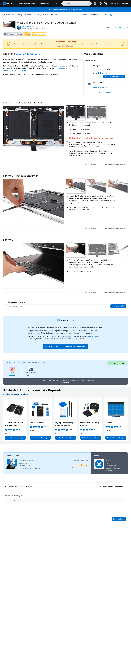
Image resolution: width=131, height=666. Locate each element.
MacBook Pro (28, 15)
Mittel (28, 34)
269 (110, 28)
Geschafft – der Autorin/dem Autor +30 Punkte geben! (66, 346)
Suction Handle (99, 82)
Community (44, 4)
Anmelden (125, 3)
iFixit (108, 461)
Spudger (96, 65)
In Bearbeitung (40, 34)
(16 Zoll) (38, 15)
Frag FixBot (92, 164)
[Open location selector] (100, 3)
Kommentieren (118, 519)
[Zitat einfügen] (21, 500)
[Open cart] (106, 3)
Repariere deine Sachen (27, 4)
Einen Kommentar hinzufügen (112, 173)
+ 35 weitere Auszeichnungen (79, 468)
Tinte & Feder (12, 455)
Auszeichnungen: (81, 460)
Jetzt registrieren (75, 10)
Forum (105, 15)
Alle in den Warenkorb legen (16, 394)
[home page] (9, 3)
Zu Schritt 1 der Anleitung (27, 54)
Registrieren (114, 3)
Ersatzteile (84, 15)
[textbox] (65, 509)
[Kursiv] (11, 500)
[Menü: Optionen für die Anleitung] (125, 14)
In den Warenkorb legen (114, 77)
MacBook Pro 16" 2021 (50, 15)
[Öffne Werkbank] (95, 3)
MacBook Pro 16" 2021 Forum (65, 339)
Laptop (20, 15)
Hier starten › (65, 383)
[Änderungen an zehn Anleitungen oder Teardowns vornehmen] (86, 465)
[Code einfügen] (14, 500)
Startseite (6, 15)
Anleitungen (95, 15)
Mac (13, 15)
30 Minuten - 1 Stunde (14, 34)
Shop (55, 4)
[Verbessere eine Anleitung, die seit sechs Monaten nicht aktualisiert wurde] (82, 465)
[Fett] (7, 500)
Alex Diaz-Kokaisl (27, 27)
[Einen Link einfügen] (18, 500)
